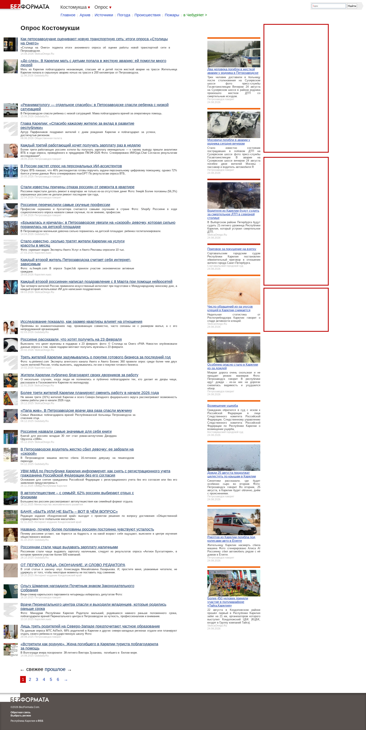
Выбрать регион (21, 715)
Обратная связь (20, 712)
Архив (85, 15)
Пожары (172, 15)
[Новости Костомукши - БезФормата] (25, 5)
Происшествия (147, 15)
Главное (68, 15)
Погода (123, 15)
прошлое (55, 669)
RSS (40, 720)
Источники (104, 15)
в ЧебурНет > (195, 15)
